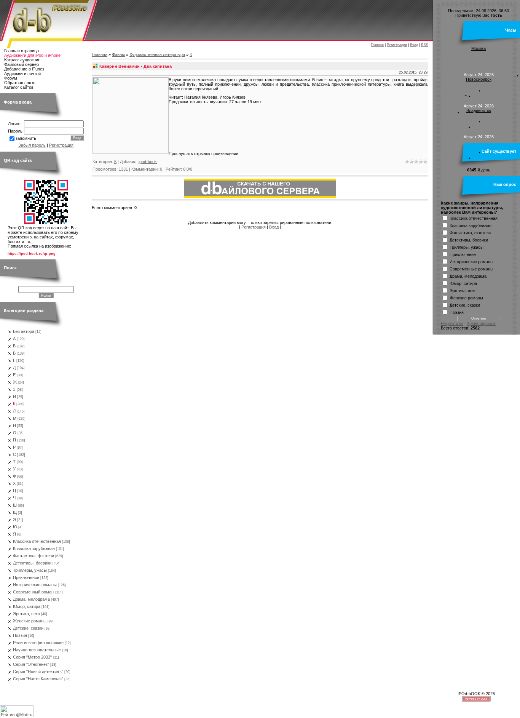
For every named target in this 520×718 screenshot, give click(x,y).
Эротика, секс (26, 613)
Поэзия (20, 635)
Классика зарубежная (34, 548)
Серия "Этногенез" (31, 664)
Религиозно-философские (38, 642)
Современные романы (471, 268)
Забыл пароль (32, 145)
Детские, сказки (28, 628)
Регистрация (397, 45)
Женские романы (29, 621)
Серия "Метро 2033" (32, 657)
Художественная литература (157, 54)
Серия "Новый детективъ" (38, 671)
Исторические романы (35, 584)
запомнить (26, 138)
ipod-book (148, 161)
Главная (377, 45)
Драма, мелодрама (31, 599)
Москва (478, 48)
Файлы (118, 54)
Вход (414, 45)
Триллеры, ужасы (30, 570)
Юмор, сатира (26, 606)
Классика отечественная (37, 541)
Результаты (452, 323)
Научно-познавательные (37, 650)
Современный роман (33, 592)
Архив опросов (481, 323)
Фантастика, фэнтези (33, 555)
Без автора (23, 331)
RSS (424, 45)
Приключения (26, 577)
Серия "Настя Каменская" (38, 678)
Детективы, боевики (32, 563)
